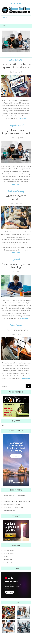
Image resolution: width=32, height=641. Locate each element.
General (16, 259)
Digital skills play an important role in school (16, 41)
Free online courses (16, 330)
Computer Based (16, 36)
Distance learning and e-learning (16, 266)
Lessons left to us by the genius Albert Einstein (16, 66)
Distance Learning (16, 191)
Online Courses (16, 325)
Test (2, 426)
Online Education (16, 59)
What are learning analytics (16, 197)
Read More (22, 118)
